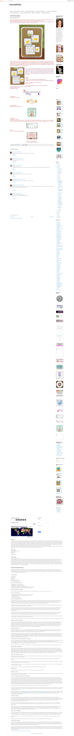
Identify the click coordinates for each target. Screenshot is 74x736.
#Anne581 (58, 223)
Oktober (59, 171)
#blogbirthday (59, 224)
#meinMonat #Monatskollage (59, 236)
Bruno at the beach (61, 469)
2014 (58, 217)
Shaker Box (58, 280)
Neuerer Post (12, 216)
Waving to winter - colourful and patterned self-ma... (60, 190)
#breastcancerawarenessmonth (60, 226)
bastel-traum (58, 445)
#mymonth (58, 240)
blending (58, 255)
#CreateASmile (59, 230)
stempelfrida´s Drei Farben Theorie (59, 284)
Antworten (14, 155)
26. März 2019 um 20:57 (18, 165)
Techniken (58, 287)
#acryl (58, 221)
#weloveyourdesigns (60, 249)
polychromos (59, 275)
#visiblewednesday (59, 248)
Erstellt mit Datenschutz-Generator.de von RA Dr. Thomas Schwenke (21, 730)
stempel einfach (58, 473)
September (59, 172)
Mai (58, 177)
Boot (57, 257)
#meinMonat (58, 235)
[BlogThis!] (23, 144)
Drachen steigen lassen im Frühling (60, 198)
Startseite (11, 11)
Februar (59, 209)
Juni (58, 176)
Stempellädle (59, 450)
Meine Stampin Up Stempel (46, 12)
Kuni (13, 193)
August (59, 173)
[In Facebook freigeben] (25, 144)
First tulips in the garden (60, 184)
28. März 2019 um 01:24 (18, 172)
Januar (59, 210)
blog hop (58, 256)
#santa (58, 244)
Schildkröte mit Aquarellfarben (62, 125)
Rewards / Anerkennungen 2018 (52, 11)
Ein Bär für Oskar (60, 204)
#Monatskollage (59, 239)
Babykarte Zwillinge (62, 119)
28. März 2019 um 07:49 (21, 179)
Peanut (14, 172)
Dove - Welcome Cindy (62, 103)
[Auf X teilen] (24, 144)
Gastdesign (58, 264)
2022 (58, 163)
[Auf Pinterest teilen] (26, 144)
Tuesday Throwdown (60, 452)
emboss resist (59, 263)
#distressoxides (59, 231)
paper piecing (59, 274)
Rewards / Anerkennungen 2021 (19, 11)
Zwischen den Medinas (60, 207)
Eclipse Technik (59, 262)
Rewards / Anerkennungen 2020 (30, 11)
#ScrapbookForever (60, 245)
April (58, 178)
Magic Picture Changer (59, 268)
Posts (58, 459)
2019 (58, 167)
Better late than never (60, 195)
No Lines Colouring (60, 273)
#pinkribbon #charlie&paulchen (59, 243)
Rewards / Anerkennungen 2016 (15, 12)
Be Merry (62, 113)
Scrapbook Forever (59, 446)
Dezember (59, 168)
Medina (58, 272)
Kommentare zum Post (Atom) (18, 218)
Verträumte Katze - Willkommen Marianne (60, 182)
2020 (58, 166)
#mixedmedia (59, 238)
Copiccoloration (59, 258)
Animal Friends (59, 451)
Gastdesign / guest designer (36, 12)
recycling (58, 276)
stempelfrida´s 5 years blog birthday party (60, 202)
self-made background (58, 278)
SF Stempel (58, 279)
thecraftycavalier (15, 179)
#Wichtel (58, 250)
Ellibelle (14, 165)
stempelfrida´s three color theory (60, 286)
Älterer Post (51, 216)
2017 (58, 213)
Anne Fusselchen (59, 449)
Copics (58, 259)
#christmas (58, 227)
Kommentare (59, 461)
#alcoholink (58, 222)
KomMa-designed (59, 480)
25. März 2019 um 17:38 (19, 158)
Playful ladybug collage (60, 200)
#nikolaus (58, 241)
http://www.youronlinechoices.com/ (41, 692)
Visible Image (59, 444)
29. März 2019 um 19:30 (18, 193)
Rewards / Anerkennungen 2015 (26, 12)
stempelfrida (15, 4)
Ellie (13, 168)
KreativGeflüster (59, 455)
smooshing (58, 281)
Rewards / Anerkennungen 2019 (41, 11)
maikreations (58, 466)
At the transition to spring (60, 193)
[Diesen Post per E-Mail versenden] (22, 144)
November (59, 169)
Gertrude (14, 158)
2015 (58, 216)
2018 (58, 212)
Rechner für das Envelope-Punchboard (59, 510)
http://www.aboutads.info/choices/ (26, 692)
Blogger (41, 733)
